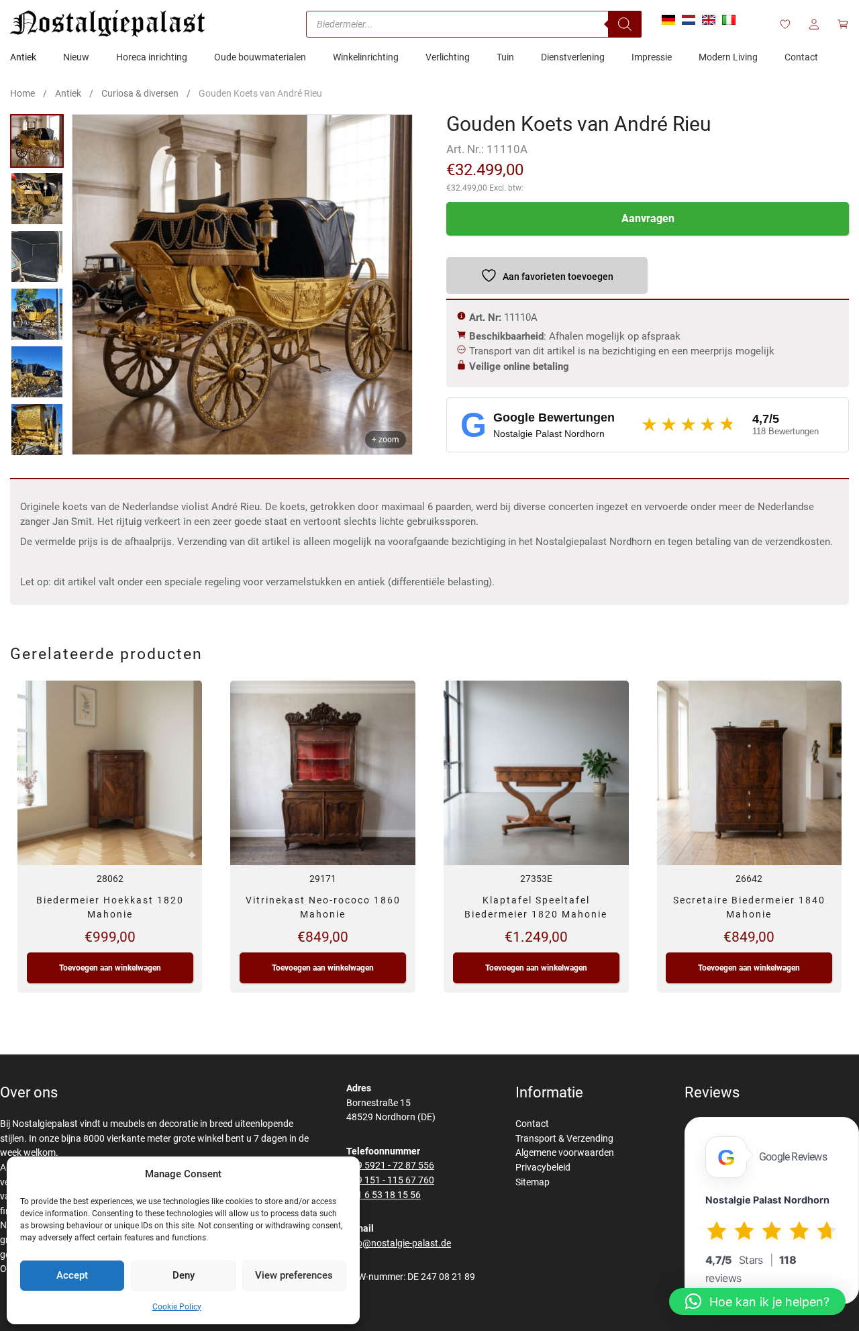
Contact (532, 1124)
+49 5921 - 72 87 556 (390, 1165)
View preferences (294, 1275)
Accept (72, 1275)
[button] (757, 1301)
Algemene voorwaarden (564, 1153)
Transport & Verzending (564, 1138)
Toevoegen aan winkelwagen (110, 968)
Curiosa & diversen (140, 93)
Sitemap (532, 1182)
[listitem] (37, 141)
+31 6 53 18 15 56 (383, 1195)
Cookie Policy (176, 1307)
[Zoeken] (625, 24)
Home (22, 93)
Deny (183, 1275)
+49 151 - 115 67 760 (390, 1180)
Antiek (68, 93)
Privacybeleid (542, 1167)
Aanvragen (647, 218)
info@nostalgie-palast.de (398, 1243)
